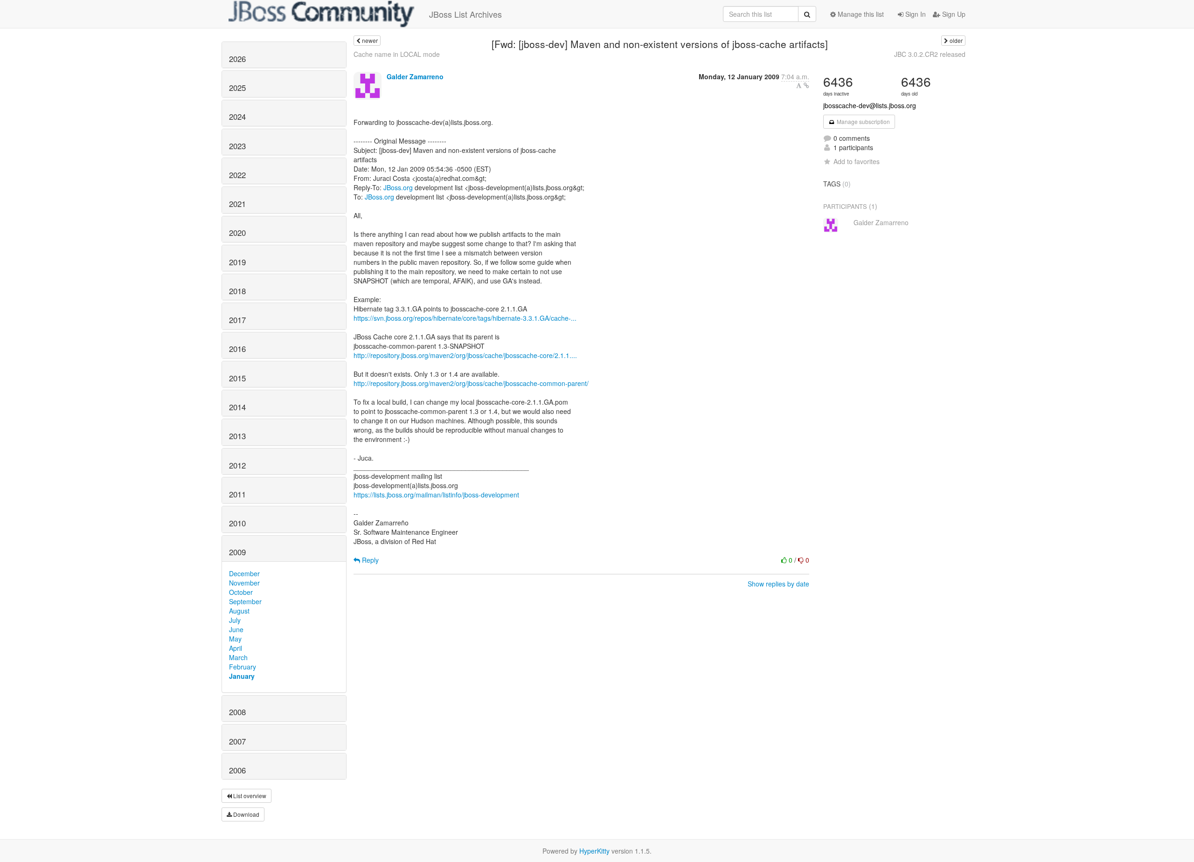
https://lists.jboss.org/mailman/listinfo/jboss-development (436, 494)
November (244, 582)
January (242, 676)
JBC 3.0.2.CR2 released (929, 54)
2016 (237, 348)
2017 (237, 319)
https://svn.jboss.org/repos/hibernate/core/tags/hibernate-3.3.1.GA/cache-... (465, 318)
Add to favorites (856, 161)
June (236, 629)
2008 (237, 711)
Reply (369, 560)
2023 (237, 146)
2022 (237, 174)
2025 (237, 87)
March (238, 657)
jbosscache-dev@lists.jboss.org (869, 105)
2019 (237, 262)
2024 (237, 116)
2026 (237, 58)
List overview (249, 796)
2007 (237, 741)
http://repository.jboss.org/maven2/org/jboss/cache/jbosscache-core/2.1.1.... (465, 355)
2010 (237, 523)
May (235, 638)
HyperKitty (594, 850)
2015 (237, 378)
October (241, 592)
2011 (237, 494)
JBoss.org (398, 187)
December (244, 573)
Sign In (914, 14)
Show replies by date (778, 583)
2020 (237, 232)
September (245, 601)
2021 (237, 203)
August (239, 610)
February (242, 666)
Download (245, 814)
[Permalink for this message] (806, 85)
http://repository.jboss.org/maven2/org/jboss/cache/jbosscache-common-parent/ (471, 383)
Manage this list (860, 14)
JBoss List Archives (465, 14)
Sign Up (952, 14)
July (235, 620)
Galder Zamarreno (415, 76)
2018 (237, 291)
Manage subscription (862, 121)
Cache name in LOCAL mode (397, 54)
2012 (237, 465)
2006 (237, 770)
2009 (237, 552)
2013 (237, 435)
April (235, 648)
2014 (237, 407)
